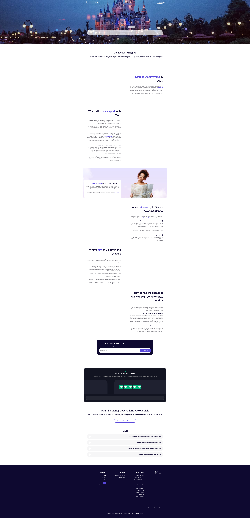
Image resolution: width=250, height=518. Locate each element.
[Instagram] (153, 498)
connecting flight (108, 136)
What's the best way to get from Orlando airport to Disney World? (144, 448)
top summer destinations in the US (114, 193)
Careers (100, 483)
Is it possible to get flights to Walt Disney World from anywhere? (145, 436)
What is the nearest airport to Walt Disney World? (149, 442)
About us (104, 475)
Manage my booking (120, 475)
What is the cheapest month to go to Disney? (149, 454)
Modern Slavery (102, 484)
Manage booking (93, 2)
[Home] (160, 2)
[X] (159, 498)
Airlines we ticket (140, 475)
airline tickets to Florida (145, 218)
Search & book (140, 490)
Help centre (122, 477)
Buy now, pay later (139, 477)
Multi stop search (140, 492)
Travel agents (141, 486)
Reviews (104, 477)
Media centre (103, 481)
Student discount (140, 496)
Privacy (149, 507)
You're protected (140, 483)
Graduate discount (139, 498)
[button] (86, 2)
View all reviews (124, 398)
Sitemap (161, 507)
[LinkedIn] (151, 498)
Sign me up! (145, 350)
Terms (155, 507)
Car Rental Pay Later (139, 479)
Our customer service (139, 484)
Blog (105, 479)
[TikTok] (156, 498)
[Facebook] (161, 498)
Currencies (141, 494)
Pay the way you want (139, 481)
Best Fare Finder (140, 488)
